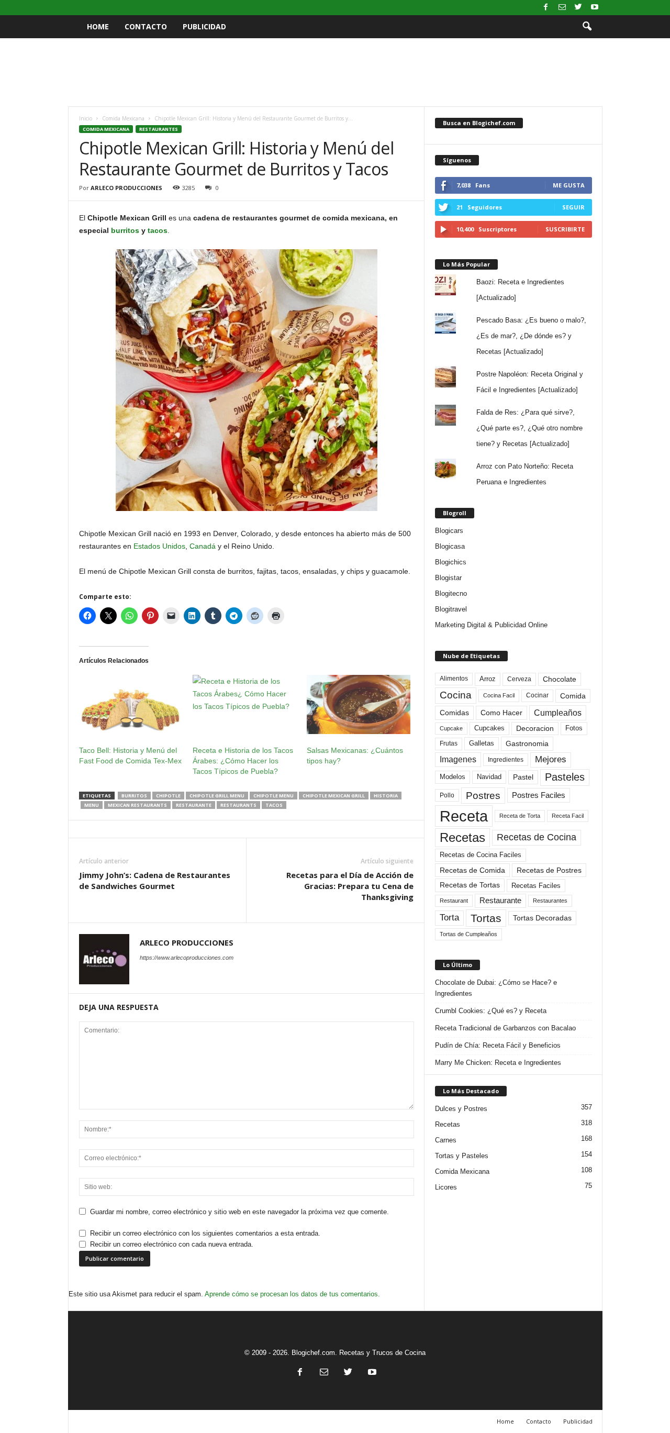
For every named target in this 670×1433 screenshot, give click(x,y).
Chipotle (168, 795)
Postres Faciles (538, 795)
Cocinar (537, 695)
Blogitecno (451, 593)
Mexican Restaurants (137, 805)
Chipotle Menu (273, 795)
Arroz (487, 679)
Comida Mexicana (123, 118)
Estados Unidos (159, 546)
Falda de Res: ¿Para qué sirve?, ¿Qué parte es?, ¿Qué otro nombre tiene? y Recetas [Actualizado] (529, 428)
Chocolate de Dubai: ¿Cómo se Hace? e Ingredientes (496, 988)
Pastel (523, 777)
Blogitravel (451, 609)
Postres (483, 795)
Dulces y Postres (461, 1109)
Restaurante (193, 805)
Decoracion (535, 728)
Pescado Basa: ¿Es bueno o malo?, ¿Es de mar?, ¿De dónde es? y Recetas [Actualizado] (531, 336)
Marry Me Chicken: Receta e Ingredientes (498, 1063)
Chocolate (559, 679)
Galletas (481, 743)
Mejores (550, 759)
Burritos (134, 795)
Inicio (85, 118)
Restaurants (238, 805)
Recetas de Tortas (470, 885)
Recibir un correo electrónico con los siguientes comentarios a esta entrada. (205, 1233)
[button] (586, 26)
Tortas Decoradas (542, 918)
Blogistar (448, 578)
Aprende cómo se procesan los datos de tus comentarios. (292, 1294)
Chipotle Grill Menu (216, 795)
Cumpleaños (558, 712)
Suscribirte (565, 229)
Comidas (454, 712)
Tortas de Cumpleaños (468, 934)
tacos (158, 230)
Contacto (146, 26)
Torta (449, 918)
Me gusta (569, 185)
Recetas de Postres (549, 870)
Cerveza (519, 679)
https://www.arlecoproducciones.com (186, 957)
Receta (464, 816)
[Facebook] (546, 7)
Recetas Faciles (536, 886)
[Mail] (562, 7)
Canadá (202, 546)
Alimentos (454, 678)
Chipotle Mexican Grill (334, 795)
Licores (446, 1187)
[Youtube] (594, 7)
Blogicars (449, 531)
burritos (125, 230)
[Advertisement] (335, 72)
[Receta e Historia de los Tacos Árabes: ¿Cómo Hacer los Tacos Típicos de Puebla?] (244, 704)
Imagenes (458, 759)
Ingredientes (505, 759)
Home (98, 26)
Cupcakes (489, 728)
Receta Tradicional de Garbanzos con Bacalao (505, 1028)
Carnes (445, 1140)
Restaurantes (158, 129)
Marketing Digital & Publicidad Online (491, 625)
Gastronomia (527, 743)
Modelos (452, 777)
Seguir (573, 207)
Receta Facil (568, 816)
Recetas (462, 837)
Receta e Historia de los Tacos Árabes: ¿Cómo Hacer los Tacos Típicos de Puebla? (243, 760)
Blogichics (450, 562)
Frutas (448, 743)
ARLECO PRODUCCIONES (126, 188)
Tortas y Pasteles (461, 1156)
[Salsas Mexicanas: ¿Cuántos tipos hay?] (358, 704)
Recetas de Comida (472, 870)
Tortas (486, 918)
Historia (386, 795)
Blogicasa (450, 546)
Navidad (489, 777)
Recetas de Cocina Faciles (480, 855)
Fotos (574, 728)
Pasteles (565, 777)
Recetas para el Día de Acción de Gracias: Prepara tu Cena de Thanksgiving (350, 886)
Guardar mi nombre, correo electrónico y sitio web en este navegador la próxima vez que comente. (239, 1212)
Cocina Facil (499, 695)
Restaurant (454, 900)
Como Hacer (501, 712)
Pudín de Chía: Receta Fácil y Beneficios (498, 1045)
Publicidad (204, 26)
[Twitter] (578, 7)
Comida (573, 696)
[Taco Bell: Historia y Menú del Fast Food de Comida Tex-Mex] (131, 704)
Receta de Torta (519, 816)
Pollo (447, 795)
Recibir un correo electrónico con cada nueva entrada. (171, 1244)
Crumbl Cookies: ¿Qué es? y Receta (490, 1011)
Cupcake (451, 728)
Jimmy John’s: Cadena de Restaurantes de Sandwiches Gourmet (154, 880)
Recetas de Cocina (536, 837)
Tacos (274, 805)
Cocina (456, 695)
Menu (91, 805)
